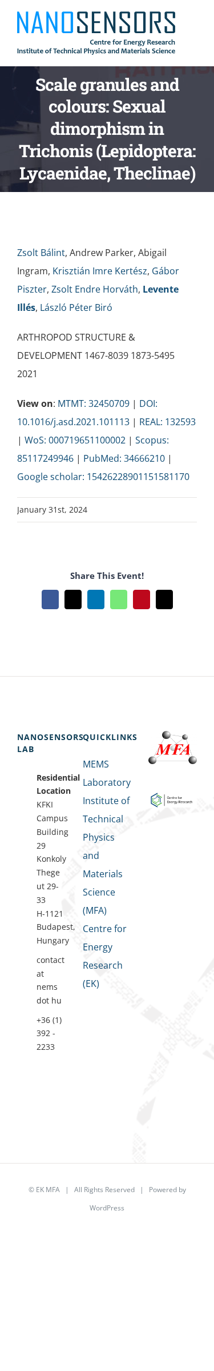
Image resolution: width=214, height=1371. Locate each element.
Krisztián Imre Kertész (100, 271)
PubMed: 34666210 (124, 458)
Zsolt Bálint (41, 252)
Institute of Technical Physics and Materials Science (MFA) (106, 855)
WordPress (107, 1208)
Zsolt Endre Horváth (94, 289)
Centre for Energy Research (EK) (105, 956)
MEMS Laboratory (107, 773)
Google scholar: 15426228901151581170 (103, 476)
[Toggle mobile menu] (192, 28)
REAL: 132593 (167, 421)
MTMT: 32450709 (94, 403)
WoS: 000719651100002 (75, 440)
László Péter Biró (76, 307)
